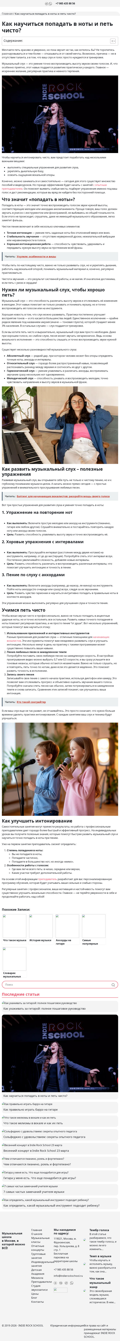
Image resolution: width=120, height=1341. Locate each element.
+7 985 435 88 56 (65, 3)
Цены (35, 1294)
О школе (36, 1234)
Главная (7, 13)
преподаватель (47, 879)
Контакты (37, 1301)
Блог (34, 1297)
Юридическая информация (67, 1325)
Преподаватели (41, 1281)
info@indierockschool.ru (68, 1276)
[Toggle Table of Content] (111, 41)
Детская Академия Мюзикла (37, 1274)
